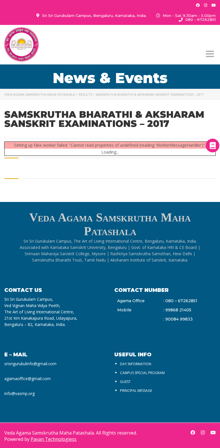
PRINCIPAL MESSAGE (136, 390)
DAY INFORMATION (135, 363)
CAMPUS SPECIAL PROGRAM (142, 372)
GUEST (125, 381)
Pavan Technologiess (53, 439)
